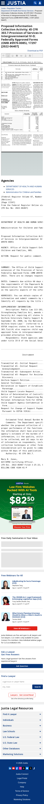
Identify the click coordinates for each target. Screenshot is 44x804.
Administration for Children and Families (23, 192)
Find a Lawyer (8, 676)
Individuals (8, 720)
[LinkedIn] (10, 768)
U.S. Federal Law (11, 737)
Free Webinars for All (12, 575)
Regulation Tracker (14, 8)
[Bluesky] (27, 768)
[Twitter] (30, 768)
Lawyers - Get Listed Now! (22, 695)
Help (22, 787)
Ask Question (22, 666)
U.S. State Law (10, 742)
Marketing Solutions (13, 754)
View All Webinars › (22, 628)
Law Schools (9, 731)
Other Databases (11, 748)
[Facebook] (16, 768)
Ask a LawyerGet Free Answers (10, 653)
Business (7, 725)
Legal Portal (22, 778)
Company (22, 783)
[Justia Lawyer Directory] (34, 768)
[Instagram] (20, 768)
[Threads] (23, 768)
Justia (3, 8)
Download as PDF (35, 50)
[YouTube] (13, 768)
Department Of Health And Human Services (17, 11)
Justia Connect (22, 774)
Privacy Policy (22, 795)
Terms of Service (22, 791)
